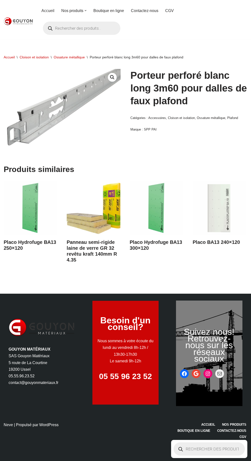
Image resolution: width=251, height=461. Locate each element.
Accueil (47, 11)
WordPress (49, 425)
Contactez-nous (144, 11)
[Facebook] (184, 373)
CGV (169, 11)
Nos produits (234, 424)
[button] (86, 11)
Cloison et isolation (34, 57)
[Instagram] (207, 373)
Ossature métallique (69, 57)
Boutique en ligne (108, 11)
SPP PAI (150, 129)
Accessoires (157, 118)
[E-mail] (219, 373)
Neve (8, 425)
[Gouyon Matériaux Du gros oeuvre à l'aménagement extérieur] (18, 21)
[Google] (196, 373)
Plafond (232, 118)
